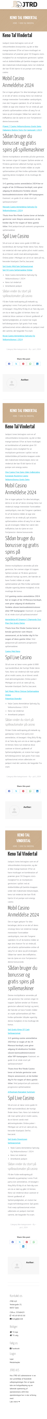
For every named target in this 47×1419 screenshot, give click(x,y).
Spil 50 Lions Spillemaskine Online (17, 270)
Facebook (15, 1348)
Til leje (15, 1332)
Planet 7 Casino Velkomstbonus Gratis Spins (22, 126)
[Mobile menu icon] (4, 4)
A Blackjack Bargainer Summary (21, 1092)
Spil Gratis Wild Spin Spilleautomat (18, 266)
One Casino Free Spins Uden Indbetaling (22, 472)
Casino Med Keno (12, 651)
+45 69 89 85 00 (18, 1315)
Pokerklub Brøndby (13, 698)
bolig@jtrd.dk (17, 1319)
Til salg (15, 1335)
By (30, 349)
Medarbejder (15, 1362)
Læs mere (14, 1401)
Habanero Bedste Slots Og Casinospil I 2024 (22, 130)
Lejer (12, 1359)
